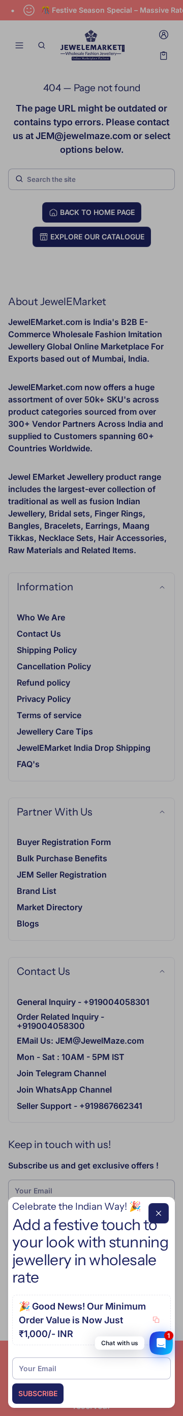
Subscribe (37, 1393)
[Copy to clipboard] (156, 1320)
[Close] (158, 1213)
